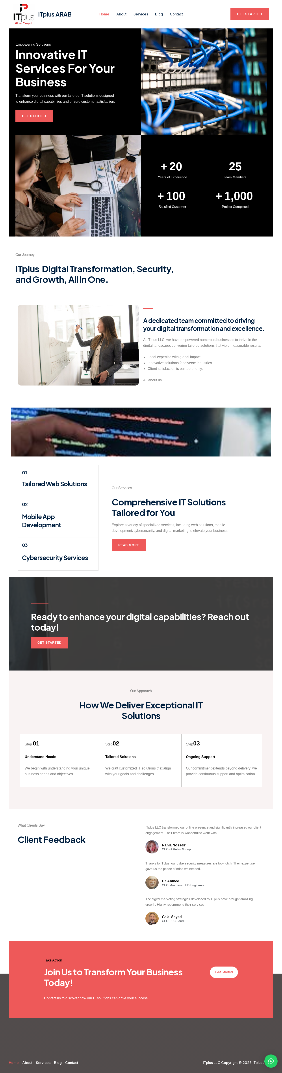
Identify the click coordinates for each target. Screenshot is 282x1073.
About (121, 14)
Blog (159, 14)
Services (141, 14)
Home (104, 14)
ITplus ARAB (55, 14)
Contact (176, 14)
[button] (249, 14)
